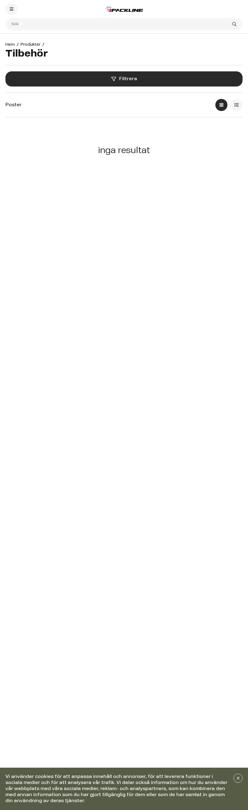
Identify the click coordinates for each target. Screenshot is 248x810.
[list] (236, 105)
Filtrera (128, 79)
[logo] (123, 9)
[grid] (221, 105)
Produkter (31, 44)
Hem (10, 44)
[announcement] (238, 778)
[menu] (11, 9)
